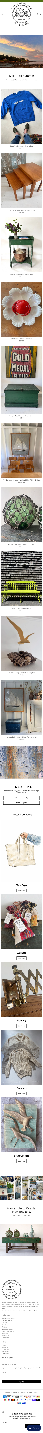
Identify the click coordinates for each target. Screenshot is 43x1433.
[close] (3, 1412)
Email (5, 1422)
